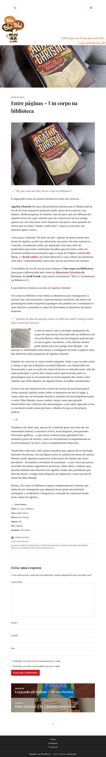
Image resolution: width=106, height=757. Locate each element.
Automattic (72, 754)
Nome (14, 622)
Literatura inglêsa (50, 545)
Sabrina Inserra (21, 537)
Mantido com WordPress (39, 754)
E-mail (15, 635)
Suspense (25, 548)
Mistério (73, 545)
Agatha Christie (20, 545)
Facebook (53, 747)
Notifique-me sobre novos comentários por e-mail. (37, 661)
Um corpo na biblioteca (42, 548)
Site (13, 648)
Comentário (16, 582)
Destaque (34, 545)
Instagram (53, 743)
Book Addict (31, 257)
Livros (64, 545)
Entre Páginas (17, 97)
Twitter (53, 739)
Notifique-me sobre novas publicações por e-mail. (36, 666)
